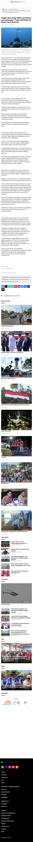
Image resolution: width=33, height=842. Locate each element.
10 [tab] (27, 691)
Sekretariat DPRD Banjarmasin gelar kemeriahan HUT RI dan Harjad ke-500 (15, 658)
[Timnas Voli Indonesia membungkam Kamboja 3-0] (5, 544)
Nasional (3, 789)
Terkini (3, 772)
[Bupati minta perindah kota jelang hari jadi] (14, 497)
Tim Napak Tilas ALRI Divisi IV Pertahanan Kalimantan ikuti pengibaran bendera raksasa (15, 403)
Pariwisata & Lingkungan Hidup (10, 786)
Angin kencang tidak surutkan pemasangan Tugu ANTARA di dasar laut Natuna (16, 11)
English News (5, 801)
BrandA (3, 823)
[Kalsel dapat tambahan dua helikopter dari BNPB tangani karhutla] (5, 558)
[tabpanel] (16, 653)
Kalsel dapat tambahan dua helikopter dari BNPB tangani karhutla (19, 558)
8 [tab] (22, 691)
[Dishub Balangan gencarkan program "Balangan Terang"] (16, 446)
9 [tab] (24, 691)
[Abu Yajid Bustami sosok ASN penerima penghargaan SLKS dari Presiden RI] (16, 341)
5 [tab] (21, 664)
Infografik (4, 693)
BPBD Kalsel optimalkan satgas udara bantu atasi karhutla (15, 603)
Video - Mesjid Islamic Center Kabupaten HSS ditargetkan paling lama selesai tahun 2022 (15, 530)
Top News (4, 579)
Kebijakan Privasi (6, 815)
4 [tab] (19, 664)
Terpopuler (5, 537)
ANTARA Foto (5, 826)
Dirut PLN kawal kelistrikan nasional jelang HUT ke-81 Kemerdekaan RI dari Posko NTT (20, 632)
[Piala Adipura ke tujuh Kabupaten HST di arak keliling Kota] (16, 472)
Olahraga (3, 794)
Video (3, 666)
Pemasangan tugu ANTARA (12, 295)
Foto (2, 639)
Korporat (3, 829)
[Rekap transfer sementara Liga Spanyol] (5, 551)
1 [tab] (12, 664)
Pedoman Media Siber (7, 821)
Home (6, 9)
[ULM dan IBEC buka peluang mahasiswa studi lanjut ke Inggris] (5, 618)
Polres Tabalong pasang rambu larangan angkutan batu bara (14, 325)
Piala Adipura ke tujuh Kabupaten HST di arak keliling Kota (15, 482)
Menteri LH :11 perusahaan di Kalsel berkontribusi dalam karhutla (16, 686)
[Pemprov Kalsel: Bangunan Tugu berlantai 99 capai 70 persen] (16, 420)
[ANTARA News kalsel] (18, 2)
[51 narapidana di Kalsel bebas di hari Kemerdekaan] (5, 625)
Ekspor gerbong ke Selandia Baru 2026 (15, 748)
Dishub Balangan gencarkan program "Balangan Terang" (16, 456)
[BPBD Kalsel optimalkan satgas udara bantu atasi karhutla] (16, 593)
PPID (2, 831)
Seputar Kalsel (13, 9)
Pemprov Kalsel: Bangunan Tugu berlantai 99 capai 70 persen (15, 430)
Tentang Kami (5, 818)
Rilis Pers (3, 806)
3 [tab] (16, 664)
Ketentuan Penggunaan (8, 813)
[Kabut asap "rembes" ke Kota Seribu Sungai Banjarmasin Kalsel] (5, 566)
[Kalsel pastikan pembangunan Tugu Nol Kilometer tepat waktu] (16, 367)
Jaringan (3, 810)
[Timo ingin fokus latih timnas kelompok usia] (5, 573)
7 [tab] (20, 691)
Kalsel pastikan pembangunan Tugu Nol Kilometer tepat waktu (13, 377)
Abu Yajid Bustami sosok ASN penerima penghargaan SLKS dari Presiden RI (13, 351)
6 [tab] (17, 691)
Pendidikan (4, 797)
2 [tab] (14, 664)
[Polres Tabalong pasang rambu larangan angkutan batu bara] (16, 315)
